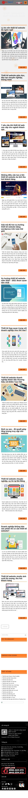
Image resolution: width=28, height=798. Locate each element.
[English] (17, 2)
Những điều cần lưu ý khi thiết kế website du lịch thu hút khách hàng (13, 177)
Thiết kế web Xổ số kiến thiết (9, 695)
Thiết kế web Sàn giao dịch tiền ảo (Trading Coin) (14, 699)
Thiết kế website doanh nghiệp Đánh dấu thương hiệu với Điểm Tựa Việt (12, 380)
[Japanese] (19, 2)
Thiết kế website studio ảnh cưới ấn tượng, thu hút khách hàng (13, 578)
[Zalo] (2, 784)
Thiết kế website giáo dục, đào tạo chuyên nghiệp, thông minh (13, 77)
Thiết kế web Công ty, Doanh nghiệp (10, 676)
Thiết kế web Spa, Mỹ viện (8, 688)
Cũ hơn (5, 626)
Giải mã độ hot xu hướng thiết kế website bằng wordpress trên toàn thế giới (12, 228)
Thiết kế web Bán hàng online (9, 678)
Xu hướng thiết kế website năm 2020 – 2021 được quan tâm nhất (14, 280)
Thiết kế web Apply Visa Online (9, 686)
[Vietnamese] (21, 2)
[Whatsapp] (11, 784)
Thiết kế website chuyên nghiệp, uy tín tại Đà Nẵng (13, 480)
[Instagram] (7, 789)
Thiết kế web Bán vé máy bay (9, 681)
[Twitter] (10, 789)
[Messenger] (8, 784)
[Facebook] (5, 789)
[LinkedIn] (15, 789)
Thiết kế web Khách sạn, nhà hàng (10, 685)
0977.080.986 (11, 763)
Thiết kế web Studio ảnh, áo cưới (10, 690)
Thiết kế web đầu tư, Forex (8, 697)
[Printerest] (12, 789)
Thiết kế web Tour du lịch (8, 683)
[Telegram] (5, 784)
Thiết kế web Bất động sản (8, 693)
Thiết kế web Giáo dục (7, 679)
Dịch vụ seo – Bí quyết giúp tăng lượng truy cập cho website (13, 431)
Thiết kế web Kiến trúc (7, 692)
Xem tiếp (22, 67)
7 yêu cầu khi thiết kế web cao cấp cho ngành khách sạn (13, 127)
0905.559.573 (11, 765)
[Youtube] (2, 789)
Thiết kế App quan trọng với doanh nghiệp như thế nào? (14, 329)
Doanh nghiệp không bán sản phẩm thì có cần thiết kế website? (14, 529)
